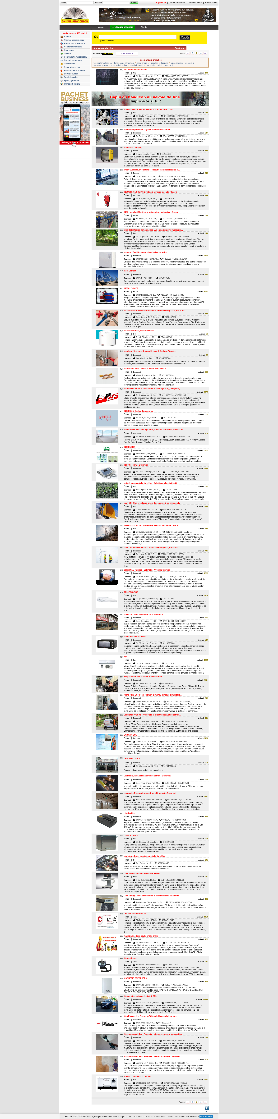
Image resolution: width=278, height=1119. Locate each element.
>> (205, 53)
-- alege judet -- (127, 53)
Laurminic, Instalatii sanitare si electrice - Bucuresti (147, 776)
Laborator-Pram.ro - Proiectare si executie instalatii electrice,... (152, 715)
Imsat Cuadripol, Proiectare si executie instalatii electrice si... (152, 170)
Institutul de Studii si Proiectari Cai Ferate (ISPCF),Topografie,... (152, 389)
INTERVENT (129, 447)
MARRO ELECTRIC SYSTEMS (137, 1076)
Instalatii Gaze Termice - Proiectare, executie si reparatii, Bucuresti (154, 310)
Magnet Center (130, 958)
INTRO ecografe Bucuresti (136, 465)
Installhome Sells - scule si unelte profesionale (145, 369)
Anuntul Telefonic (177, 3)
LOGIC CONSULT (131, 835)
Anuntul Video (195, 3)
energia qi (189, 63)
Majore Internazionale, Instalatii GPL (140, 996)
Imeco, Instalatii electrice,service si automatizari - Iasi (148, 109)
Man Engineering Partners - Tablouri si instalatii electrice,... (150, 1016)
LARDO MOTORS (132, 758)
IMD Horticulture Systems (136, 70)
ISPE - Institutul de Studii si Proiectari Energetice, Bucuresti (151, 547)
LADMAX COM (130, 735)
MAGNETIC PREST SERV (135, 978)
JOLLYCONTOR (131, 592)
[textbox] (138, 37)
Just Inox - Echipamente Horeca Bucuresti (143, 614)
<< (188, 53)
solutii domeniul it (165, 65)
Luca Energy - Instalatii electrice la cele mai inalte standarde (151, 896)
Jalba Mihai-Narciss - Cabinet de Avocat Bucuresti (147, 570)
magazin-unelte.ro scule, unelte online (141, 936)
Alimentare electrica (103, 48)
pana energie (143, 63)
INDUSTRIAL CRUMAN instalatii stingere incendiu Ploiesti (150, 192)
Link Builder (129, 813)
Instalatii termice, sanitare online (139, 331)
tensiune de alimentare (124, 63)
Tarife (144, 27)
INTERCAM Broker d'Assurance (138, 411)
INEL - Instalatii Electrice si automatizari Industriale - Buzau (151, 212)
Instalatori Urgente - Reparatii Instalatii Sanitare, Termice (150, 351)
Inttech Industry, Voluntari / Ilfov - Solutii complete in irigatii (150, 483)
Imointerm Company (133, 147)
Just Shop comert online (135, 637)
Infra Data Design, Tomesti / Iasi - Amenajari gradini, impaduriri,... (153, 230)
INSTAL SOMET (131, 288)
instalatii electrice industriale (142, 65)
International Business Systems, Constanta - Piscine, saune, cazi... (154, 429)
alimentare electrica (103, 63)
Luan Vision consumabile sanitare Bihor (142, 873)
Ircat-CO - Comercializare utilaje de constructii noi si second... (152, 503)
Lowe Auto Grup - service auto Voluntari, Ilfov (144, 856)
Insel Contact (130, 271)
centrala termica (101, 65)
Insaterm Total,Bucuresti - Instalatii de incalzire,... (146, 252)
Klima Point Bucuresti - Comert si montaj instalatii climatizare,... (153, 695)
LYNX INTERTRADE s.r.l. (135, 914)
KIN (125, 657)
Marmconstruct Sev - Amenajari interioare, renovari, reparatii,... (153, 1034)
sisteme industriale (119, 65)
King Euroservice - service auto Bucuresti (143, 677)
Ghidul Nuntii (211, 3)
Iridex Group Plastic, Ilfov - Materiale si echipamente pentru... (151, 525)
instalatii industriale (159, 63)
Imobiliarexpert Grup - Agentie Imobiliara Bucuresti (147, 129)
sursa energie (177, 63)
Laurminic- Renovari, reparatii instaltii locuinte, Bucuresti (150, 793)
